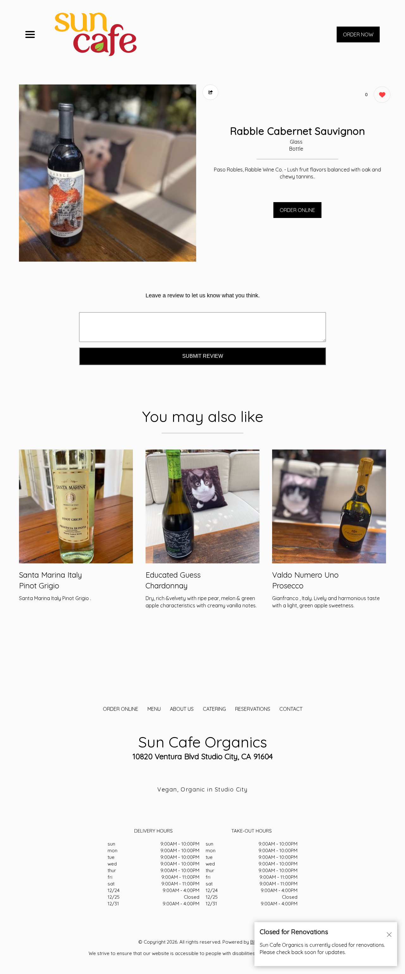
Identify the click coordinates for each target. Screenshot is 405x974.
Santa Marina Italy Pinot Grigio (50, 580)
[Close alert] (389, 934)
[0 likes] (380, 94)
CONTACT (290, 709)
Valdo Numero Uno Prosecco (305, 580)
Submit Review (202, 356)
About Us (182, 709)
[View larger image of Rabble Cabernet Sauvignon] (107, 173)
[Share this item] (210, 92)
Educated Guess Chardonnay (173, 580)
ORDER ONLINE (297, 210)
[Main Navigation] (30, 34)
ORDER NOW (358, 34)
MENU (154, 709)
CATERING (214, 709)
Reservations (252, 709)
